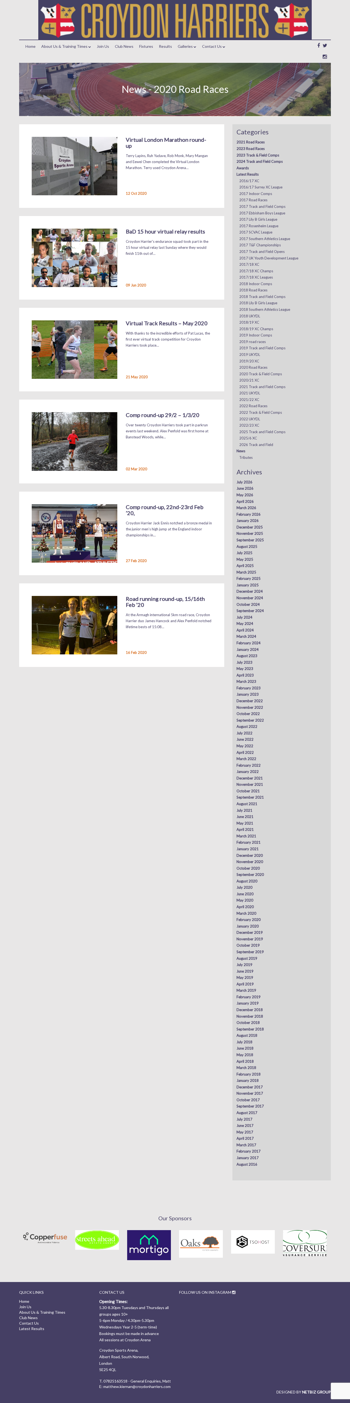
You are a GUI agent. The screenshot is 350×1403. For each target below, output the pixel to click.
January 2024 (248, 649)
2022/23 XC (249, 425)
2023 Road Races (251, 148)
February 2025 (249, 578)
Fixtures (146, 46)
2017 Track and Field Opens (262, 251)
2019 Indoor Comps (255, 335)
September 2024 (250, 611)
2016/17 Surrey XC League (260, 187)
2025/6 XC (248, 438)
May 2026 (245, 495)
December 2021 (250, 778)
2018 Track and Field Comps (262, 296)
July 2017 (244, 1119)
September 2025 (250, 540)
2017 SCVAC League (255, 232)
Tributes (246, 457)
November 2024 (250, 598)
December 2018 (250, 1010)
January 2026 (248, 520)
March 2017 (246, 1145)
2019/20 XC (249, 361)
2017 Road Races (253, 200)
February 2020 (249, 919)
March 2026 (246, 508)
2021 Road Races (251, 142)
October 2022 (248, 713)
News (241, 451)
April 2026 (245, 501)
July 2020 (244, 887)
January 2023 (248, 694)
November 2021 (250, 784)
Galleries (185, 46)
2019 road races (252, 341)
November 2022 (250, 707)
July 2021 (244, 810)
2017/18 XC (249, 264)
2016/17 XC (249, 181)
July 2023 (244, 662)
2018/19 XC (249, 322)
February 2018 (249, 1074)
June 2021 (245, 816)
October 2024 (248, 604)
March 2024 (246, 636)
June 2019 (245, 971)
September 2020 (250, 874)
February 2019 (249, 997)
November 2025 (250, 533)
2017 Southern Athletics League (264, 239)
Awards (243, 168)
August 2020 (247, 881)
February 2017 (249, 1151)
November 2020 (250, 861)
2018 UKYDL (249, 316)
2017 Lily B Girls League (258, 219)
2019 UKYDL (249, 354)
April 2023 (245, 675)
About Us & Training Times (64, 46)
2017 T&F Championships (260, 245)
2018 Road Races (253, 290)
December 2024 (250, 591)
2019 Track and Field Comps (262, 348)
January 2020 (248, 926)
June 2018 (245, 1048)
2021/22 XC (249, 399)
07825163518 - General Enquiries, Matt (137, 1381)
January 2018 (248, 1080)
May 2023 (245, 668)
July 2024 (244, 617)
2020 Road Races (253, 367)
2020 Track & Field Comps (260, 374)
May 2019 (245, 977)
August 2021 (247, 804)
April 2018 (245, 1061)
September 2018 (250, 1029)
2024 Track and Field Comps (260, 161)
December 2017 (250, 1087)
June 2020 (245, 894)
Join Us (103, 46)
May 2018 (245, 1055)
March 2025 (246, 572)
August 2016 (247, 1164)
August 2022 (247, 726)
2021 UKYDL (249, 393)
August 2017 (247, 1112)
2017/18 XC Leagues (256, 277)
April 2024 (245, 630)
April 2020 (245, 907)
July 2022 (244, 733)
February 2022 (249, 765)
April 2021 (245, 829)
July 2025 (244, 553)
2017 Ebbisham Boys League (262, 213)
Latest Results (248, 174)
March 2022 (246, 759)
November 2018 (250, 1016)
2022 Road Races (253, 406)
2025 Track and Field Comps (262, 432)
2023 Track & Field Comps (258, 155)
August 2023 (247, 656)
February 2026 (249, 514)
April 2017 (245, 1138)
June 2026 (245, 488)
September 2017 (250, 1106)
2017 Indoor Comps (255, 193)
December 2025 (250, 527)
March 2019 (246, 990)
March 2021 (246, 836)
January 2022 (248, 771)
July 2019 (244, 964)
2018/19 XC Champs (256, 329)
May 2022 (245, 746)
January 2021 (248, 849)
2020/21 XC (249, 380)
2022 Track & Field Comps (260, 412)
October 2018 (248, 1022)
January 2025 (248, 585)
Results (165, 46)
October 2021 (248, 791)
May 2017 (245, 1132)
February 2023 (249, 688)
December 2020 (250, 855)
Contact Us (212, 46)
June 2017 (245, 1125)
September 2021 (250, 797)
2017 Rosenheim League (258, 226)
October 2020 (248, 868)
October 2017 (248, 1100)
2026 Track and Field (256, 444)
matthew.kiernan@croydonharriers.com (137, 1386)
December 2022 (250, 701)
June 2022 (245, 739)
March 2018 (246, 1067)
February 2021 (249, 842)
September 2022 (250, 720)
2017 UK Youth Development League (268, 258)
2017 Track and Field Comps (262, 206)
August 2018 (247, 1035)
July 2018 (244, 1042)
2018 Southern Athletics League (264, 309)
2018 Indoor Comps (255, 284)
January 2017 (248, 1158)
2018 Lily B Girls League (258, 303)
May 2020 (245, 900)
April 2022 (245, 752)
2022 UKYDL (249, 419)
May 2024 (245, 623)
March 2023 (246, 681)
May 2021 (245, 823)
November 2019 (250, 939)
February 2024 (249, 643)
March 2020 (246, 913)
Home (30, 46)
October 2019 (248, 945)
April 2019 (245, 984)
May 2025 (245, 559)
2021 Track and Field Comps (262, 387)
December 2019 (250, 932)
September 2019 (250, 952)
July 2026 (244, 482)
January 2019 (248, 1003)
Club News (124, 46)
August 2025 (247, 546)
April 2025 (245, 565)
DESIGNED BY (303, 1392)
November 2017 (250, 1093)
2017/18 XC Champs (256, 271)
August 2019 (247, 958)
